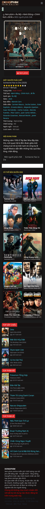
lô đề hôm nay (32, 501)
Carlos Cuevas (23, 110)
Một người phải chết (12, 80)
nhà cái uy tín (19, 501)
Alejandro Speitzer (31, 107)
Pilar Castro (15, 113)
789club (9, 504)
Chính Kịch (25, 93)
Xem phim (23, 73)
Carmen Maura (18, 104)
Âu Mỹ (14, 96)
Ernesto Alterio (16, 107)
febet (24, 504)
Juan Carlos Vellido (28, 113)
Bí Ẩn (33, 93)
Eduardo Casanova (10, 115)
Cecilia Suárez (30, 104)
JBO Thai (17, 504)
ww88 (15, 498)
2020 (10, 99)
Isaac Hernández (9, 110)
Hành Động (15, 93)
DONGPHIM (10, 469)
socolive (8, 498)
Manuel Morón (24, 115)
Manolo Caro (16, 102)
